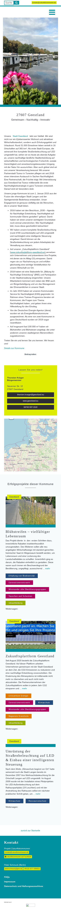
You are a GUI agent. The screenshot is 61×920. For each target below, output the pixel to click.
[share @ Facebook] (23, 361)
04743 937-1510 (30, 407)
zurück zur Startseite (30, 830)
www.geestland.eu (30, 401)
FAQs (7, 877)
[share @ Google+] (33, 361)
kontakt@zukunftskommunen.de (44, 2)
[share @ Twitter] (28, 361)
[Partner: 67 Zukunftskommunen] (30, 909)
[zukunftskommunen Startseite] (10, 12)
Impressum (9, 881)
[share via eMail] (38, 361)
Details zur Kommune (14, 348)
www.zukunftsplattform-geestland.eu (28, 252)
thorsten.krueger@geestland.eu (30, 395)
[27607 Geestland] (30, 442)
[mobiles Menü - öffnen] (52, 12)
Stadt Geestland (20, 136)
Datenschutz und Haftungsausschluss (23, 886)
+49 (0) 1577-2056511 (32, 868)
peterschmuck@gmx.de (13, 868)
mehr (47, 568)
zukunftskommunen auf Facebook (18, 856)
